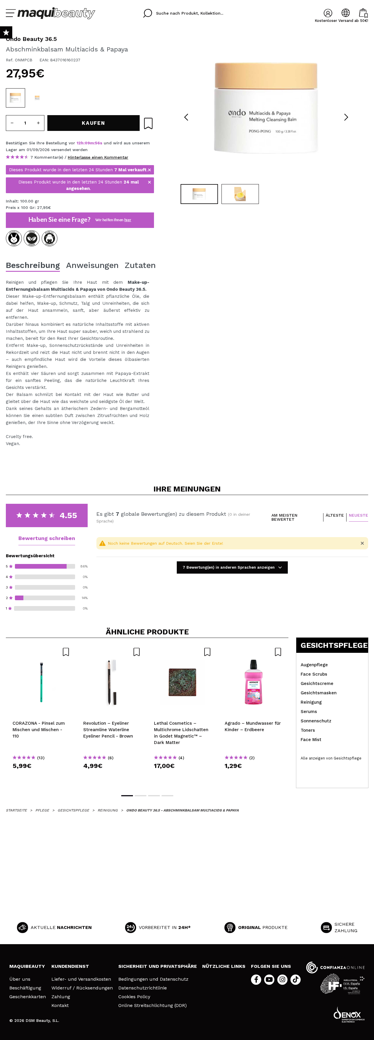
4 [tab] (167, 795)
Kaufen (41, 776)
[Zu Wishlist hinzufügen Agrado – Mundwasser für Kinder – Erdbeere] (253, 652)
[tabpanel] (266, 108)
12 (79, 143)
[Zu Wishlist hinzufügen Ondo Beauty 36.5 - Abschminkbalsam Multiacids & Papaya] (148, 123)
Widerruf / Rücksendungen (82, 988)
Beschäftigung (25, 988)
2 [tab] (140, 795)
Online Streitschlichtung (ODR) (152, 1005)
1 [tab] (127, 795)
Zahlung (60, 996)
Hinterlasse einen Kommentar (98, 157)
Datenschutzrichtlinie (142, 988)
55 (97, 143)
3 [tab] (154, 795)
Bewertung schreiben (46, 538)
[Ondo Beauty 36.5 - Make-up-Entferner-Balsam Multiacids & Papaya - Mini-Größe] (37, 98)
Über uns (19, 979)
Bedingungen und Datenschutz (153, 979)
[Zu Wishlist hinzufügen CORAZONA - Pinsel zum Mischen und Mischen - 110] (41, 652)
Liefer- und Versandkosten (81, 979)
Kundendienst (70, 966)
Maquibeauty (27, 966)
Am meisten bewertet (284, 517)
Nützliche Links (223, 966)
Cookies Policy (134, 996)
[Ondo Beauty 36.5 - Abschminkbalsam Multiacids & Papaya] (15, 98)
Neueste (358, 515)
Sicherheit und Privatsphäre (157, 966)
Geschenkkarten (27, 996)
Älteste (335, 515)
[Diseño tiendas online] (349, 1014)
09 (87, 143)
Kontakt (60, 1005)
